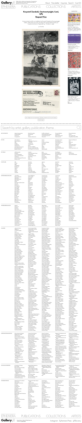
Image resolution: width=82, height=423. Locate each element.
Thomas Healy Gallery (73, 273)
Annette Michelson (18, 212)
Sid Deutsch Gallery (72, 232)
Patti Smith (57, 198)
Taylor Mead (71, 190)
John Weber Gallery (45, 271)
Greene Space (44, 380)
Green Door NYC (31, 408)
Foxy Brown (30, 191)
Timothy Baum (71, 217)
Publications (30, 6)
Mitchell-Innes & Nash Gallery (60, 239)
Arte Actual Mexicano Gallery (20, 290)
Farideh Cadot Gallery (32, 280)
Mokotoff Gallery (58, 243)
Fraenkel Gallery (31, 290)
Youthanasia (71, 171)
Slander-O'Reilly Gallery (73, 239)
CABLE (16, 325)
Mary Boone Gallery (58, 228)
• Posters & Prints (75, 30)
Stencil (56, 159)
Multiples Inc (57, 248)
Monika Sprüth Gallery (59, 245)
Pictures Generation (72, 133)
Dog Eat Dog (30, 182)
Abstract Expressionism (19, 133)
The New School (58, 372)
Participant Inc (44, 406)
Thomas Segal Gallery (73, 274)
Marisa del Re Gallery (45, 327)
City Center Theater (18, 407)
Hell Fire (29, 165)
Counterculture (30, 144)
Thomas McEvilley (72, 216)
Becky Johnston (17, 216)
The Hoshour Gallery (72, 265)
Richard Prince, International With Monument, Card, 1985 (74, 44)
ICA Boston (30, 355)
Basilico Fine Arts (17, 302)
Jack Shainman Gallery (46, 253)
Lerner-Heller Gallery (45, 305)
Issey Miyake (30, 219)
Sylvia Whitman (71, 214)
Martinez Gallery (45, 330)
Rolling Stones (71, 175)
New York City (57, 143)
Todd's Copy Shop (72, 396)
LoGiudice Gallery (45, 312)
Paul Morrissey (57, 220)
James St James (44, 175)
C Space (16, 395)
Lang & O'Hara (44, 297)
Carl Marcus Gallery (18, 329)
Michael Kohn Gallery (59, 236)
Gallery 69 (30, 312)
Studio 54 (57, 170)
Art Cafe (16, 384)
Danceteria (30, 163)
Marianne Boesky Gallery (46, 325)
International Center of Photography (32, 361)
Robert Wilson (71, 205)
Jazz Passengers (44, 176)
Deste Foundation (31, 335)
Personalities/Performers (59, 148)
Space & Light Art (58, 157)
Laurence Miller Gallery (46, 298)
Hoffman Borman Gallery (46, 240)
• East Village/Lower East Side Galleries (74, 46)
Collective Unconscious (32, 385)
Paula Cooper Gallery (59, 279)
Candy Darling (17, 202)
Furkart (29, 404)
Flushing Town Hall (31, 400)
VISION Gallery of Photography (72, 297)
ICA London (30, 356)
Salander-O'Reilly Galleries (60, 318)
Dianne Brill (30, 178)
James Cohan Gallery (45, 256)
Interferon (43, 385)
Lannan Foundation (45, 344)
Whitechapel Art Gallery (73, 310)
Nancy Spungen (58, 194)
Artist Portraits (17, 145)
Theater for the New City (73, 394)
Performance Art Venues (46, 407)
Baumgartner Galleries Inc (19, 304)
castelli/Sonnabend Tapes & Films (33, 232)
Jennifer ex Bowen (45, 206)
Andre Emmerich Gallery (19, 272)
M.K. (42, 167)
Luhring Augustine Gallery (46, 316)
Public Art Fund (71, 340)
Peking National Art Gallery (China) (74, 337)
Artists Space (17, 293)
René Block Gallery (58, 295)
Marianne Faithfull (58, 184)
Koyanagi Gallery (45, 289)
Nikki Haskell (57, 214)
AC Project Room (18, 249)
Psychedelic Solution (58, 293)
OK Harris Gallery (58, 265)
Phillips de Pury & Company (73, 339)
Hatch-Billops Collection (46, 383)
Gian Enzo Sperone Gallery (33, 322)
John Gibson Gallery (45, 266)
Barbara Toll (17, 300)
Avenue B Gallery (18, 294)
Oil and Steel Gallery (59, 264)
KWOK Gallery (44, 292)
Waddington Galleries (73, 303)
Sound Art (57, 156)
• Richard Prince (71, 48)
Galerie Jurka (30, 307)
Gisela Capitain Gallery (32, 323)
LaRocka (43, 162)
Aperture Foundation (18, 342)
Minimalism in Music (58, 139)
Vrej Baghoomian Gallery (73, 301)
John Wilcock (44, 217)
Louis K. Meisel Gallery (46, 314)
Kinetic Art (30, 159)
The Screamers (71, 197)
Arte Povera (17, 135)
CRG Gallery (30, 248)
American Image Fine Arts (19, 267)
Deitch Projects (30, 260)
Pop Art (70, 134)
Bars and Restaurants (18, 148)
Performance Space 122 (59, 380)
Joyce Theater (44, 386)
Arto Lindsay (17, 190)
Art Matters (17, 385)
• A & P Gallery (71, 98)
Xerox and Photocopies (73, 154)
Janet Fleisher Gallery (45, 258)
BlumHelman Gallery (18, 311)
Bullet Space (17, 394)
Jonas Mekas (44, 218)
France (43, 141)
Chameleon (17, 400)
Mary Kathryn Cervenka (59, 187)
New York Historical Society (60, 360)
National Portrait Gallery (59, 251)
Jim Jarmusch (44, 210)
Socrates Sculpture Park (59, 398)
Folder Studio (23, 421)
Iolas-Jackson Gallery (45, 246)
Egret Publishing (31, 390)
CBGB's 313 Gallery (31, 234)
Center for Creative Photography (18, 355)
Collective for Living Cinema (33, 383)
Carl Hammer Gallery (18, 328)
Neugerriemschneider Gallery (60, 256)
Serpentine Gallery (72, 230)
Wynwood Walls (72, 319)
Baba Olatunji (17, 191)
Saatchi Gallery (58, 316)
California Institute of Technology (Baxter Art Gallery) (19, 372)
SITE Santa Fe (71, 349)
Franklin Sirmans (31, 210)
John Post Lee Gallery (45, 270)
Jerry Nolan (44, 178)
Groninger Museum (31, 347)
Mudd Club (57, 162)
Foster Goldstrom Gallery (32, 288)
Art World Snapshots (18, 154)
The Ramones (71, 196)
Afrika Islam (17, 180)
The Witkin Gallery (72, 270)
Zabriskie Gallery (72, 328)
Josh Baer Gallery (45, 274)
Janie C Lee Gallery (45, 259)
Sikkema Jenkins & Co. (73, 235)
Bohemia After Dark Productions (20, 393)
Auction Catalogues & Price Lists (20, 157)
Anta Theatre (17, 381)
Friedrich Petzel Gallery (32, 296)
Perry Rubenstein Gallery (59, 281)
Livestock (43, 311)
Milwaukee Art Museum (46, 350)
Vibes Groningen (72, 404)
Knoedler (43, 285)
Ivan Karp (30, 220)
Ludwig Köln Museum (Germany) (45, 346)
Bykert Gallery (17, 324)
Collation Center (31, 382)
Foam (29, 287)
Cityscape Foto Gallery (32, 244)
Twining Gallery (71, 285)
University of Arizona (59, 375)
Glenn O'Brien (30, 211)
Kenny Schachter (44, 221)
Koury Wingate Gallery (46, 288)
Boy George (17, 196)
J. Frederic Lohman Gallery (46, 249)
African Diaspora (18, 141)
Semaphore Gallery (58, 329)
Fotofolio (29, 289)
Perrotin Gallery (58, 280)
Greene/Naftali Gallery (32, 327)
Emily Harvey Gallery (32, 275)
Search (71, 3)
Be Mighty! (16, 389)
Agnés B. (16, 205)
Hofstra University (31, 367)
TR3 (69, 164)
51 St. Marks (17, 232)
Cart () (78, 3)
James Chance (30, 202)
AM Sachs (16, 261)
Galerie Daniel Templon (32, 305)
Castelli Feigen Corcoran (32, 229)
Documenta (30, 388)
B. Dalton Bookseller (18, 388)
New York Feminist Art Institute (47, 400)
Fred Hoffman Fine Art (32, 294)
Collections (55, 6)
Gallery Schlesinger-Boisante (33, 315)
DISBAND (30, 179)
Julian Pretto (44, 275)
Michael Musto (57, 211)
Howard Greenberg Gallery (47, 244)
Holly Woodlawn (31, 197)
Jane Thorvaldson (31, 221)
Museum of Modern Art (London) (59, 344)
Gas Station (44, 143)
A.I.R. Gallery (17, 246)
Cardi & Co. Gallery (18, 327)
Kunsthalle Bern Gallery (46, 290)
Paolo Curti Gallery (58, 271)
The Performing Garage (73, 389)
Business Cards (17, 159)
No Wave (57, 145)
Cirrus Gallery (30, 243)
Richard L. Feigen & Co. (59, 301)
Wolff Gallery (71, 317)
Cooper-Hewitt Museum (32, 333)
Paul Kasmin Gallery (58, 277)
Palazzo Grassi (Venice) (73, 333)
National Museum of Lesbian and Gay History (60, 355)
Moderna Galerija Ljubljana (60, 242)
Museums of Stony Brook (59, 349)
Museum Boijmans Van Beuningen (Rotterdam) (46, 359)
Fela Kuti (29, 188)
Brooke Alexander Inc (18, 318)
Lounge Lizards (58, 179)
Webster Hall (71, 169)
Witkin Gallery (71, 314)
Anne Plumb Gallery (18, 277)
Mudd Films (44, 395)
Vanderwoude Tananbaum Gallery (73, 293)
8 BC (15, 162)
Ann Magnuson (17, 186)
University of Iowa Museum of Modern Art (74, 366)
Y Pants (70, 202)
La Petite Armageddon (32, 172)
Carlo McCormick (18, 219)
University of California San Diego (60, 377)
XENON (70, 170)
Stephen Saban (71, 184)
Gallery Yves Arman (31, 317)
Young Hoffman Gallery (73, 325)
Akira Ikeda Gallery (18, 252)
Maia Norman (44, 225)
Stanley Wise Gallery (72, 250)
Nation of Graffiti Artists (46, 396)
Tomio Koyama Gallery (73, 280)
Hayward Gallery (45, 235)
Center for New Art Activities (19, 399)
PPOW (56, 291)
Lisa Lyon (57, 176)
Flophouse (30, 399)
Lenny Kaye (44, 200)
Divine (29, 180)
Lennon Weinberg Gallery (46, 303)
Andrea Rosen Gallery (18, 273)
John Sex (43, 186)
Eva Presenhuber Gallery (32, 279)
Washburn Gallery (72, 306)
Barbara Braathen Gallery (19, 297)
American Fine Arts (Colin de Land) (19, 265)
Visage (70, 167)
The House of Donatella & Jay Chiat (74, 386)
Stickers (70, 152)
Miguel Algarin (57, 213)
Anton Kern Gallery (18, 281)
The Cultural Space (72, 380)
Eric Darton (30, 207)
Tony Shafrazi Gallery (72, 281)
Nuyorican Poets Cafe (45, 401)
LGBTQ (43, 146)
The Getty (70, 355)
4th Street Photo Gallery (19, 242)
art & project (17, 283)
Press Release (57, 152)
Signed (56, 155)
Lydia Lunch (57, 180)
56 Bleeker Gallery (18, 235)
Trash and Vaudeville (72, 399)
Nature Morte (57, 252)
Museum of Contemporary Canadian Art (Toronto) (60, 340)
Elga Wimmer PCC (31, 273)
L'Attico (43, 293)
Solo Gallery (71, 242)
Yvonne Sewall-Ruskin (72, 220)
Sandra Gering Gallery (59, 323)
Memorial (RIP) (44, 149)
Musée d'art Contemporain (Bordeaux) (60, 351)
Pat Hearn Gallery (58, 273)
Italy (42, 145)
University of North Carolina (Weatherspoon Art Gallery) (74, 369)
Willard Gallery (71, 312)
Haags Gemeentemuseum (32, 351)
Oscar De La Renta (58, 216)
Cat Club (16, 167)
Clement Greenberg (18, 224)
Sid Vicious (71, 182)
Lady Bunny (44, 197)
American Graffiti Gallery (19, 266)
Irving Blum (30, 218)
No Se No (57, 259)
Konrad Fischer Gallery (46, 286)
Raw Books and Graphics (59, 391)
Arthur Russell (17, 189)
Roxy (56, 167)
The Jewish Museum (72, 357)
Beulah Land (17, 166)
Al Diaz (16, 181)
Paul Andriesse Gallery (59, 275)
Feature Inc (30, 282)
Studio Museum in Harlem (73, 354)
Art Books (16, 153)
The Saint (56, 172)
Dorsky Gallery (30, 265)
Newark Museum (58, 361)
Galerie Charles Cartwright (33, 304)
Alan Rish (16, 207)
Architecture (17, 144)
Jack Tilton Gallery (45, 254)
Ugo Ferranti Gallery (72, 289)
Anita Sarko (17, 184)
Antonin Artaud (17, 214)
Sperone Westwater (72, 245)
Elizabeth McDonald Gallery (33, 274)
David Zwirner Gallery (32, 258)
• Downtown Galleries (71, 45)
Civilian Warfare (31, 245)
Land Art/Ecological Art (46, 135)
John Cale (43, 181)
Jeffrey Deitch (44, 205)
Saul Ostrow (71, 210)
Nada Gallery (57, 249)
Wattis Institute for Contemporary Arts (72, 371)
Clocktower (30, 246)
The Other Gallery (72, 267)
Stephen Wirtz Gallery (73, 257)
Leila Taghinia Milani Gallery (47, 302)
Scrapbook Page (58, 154)
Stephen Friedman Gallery (73, 256)
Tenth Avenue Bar (58, 406)
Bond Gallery (17, 312)
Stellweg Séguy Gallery (73, 254)
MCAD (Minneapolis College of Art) (33, 373)
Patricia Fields (57, 218)
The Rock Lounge (72, 392)
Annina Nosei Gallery (18, 279)
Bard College (17, 366)
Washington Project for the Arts (74, 406)
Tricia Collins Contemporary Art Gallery (74, 283)
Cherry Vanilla (30, 176)
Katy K (43, 191)
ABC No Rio (17, 248)
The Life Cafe (71, 387)
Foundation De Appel (32, 401)
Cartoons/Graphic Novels (32, 153)
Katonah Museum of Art (46, 334)
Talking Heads (71, 189)
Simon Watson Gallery (73, 237)
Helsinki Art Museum (31, 352)
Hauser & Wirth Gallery (46, 234)
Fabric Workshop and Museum (33, 339)
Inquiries (64, 3)
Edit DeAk (30, 205)
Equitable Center (31, 392)
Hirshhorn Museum (31, 354)
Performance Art (58, 136)
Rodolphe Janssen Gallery (59, 308)
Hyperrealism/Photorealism (46, 134)
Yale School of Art (72, 377)
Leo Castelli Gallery (45, 304)
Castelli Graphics (31, 230)
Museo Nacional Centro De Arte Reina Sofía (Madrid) (47, 357)
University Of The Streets (73, 402)
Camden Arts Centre (18, 349)
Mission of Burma (58, 191)
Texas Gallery (71, 260)
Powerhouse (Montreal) (59, 385)
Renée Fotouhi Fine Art (59, 296)
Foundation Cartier (31, 343)
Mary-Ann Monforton (59, 207)
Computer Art (30, 143)
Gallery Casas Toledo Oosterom (33, 314)
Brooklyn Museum (18, 348)
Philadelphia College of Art (46, 365)
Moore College (30, 375)
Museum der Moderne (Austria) (47, 361)
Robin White (71, 206)
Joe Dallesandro (44, 180)
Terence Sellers (71, 191)
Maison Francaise (31, 370)
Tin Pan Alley (71, 163)
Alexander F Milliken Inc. (19, 257)
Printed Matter (57, 387)
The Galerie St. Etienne (73, 263)
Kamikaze (30, 169)
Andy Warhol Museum (18, 341)
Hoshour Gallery (45, 243)
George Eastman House (32, 345)
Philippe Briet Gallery (59, 284)
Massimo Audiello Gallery (59, 229)
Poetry (56, 149)
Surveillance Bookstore (59, 405)
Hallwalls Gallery (45, 230)
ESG (29, 186)
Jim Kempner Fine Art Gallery (47, 265)
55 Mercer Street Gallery (19, 234)
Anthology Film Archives (19, 383)
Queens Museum (72, 341)
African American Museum (19, 333)
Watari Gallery (71, 307)
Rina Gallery (57, 302)
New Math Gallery (58, 257)
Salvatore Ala (57, 319)
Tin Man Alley (71, 279)
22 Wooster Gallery (18, 230)
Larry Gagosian (44, 222)
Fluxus (29, 135)
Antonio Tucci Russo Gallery (19, 282)
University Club (71, 401)
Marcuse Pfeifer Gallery (46, 322)
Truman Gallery (71, 284)
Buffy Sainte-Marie (18, 200)
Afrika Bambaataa (18, 179)
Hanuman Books (44, 381)
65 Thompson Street (18, 236)
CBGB (16, 169)
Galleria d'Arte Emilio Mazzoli (33, 309)
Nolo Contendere (58, 261)
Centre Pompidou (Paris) (19, 359)
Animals (16, 143)
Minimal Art (44, 136)
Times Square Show (72, 145)
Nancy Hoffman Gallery (59, 250)
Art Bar (16, 284)
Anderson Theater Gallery (19, 271)
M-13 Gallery (44, 318)
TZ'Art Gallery (71, 287)
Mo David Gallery (58, 240)
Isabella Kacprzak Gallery (46, 248)
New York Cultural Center (59, 359)
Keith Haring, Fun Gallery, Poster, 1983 (73, 69)
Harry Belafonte (31, 196)
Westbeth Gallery (72, 308)
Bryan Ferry (17, 198)
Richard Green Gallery (59, 300)
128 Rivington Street (18, 238)
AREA (16, 164)
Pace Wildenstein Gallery (59, 268)
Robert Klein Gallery (58, 304)
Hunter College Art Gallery (33, 368)
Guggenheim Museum (32, 349)
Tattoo (70, 143)
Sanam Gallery (58, 322)
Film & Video (30, 156)
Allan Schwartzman (18, 210)
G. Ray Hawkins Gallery (32, 300)
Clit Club (16, 170)
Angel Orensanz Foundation (19, 380)
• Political (78, 100)
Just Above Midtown (45, 278)
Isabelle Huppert (31, 200)
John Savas (44, 184)
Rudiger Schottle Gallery (59, 314)
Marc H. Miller (57, 205)
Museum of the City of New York (61, 348)
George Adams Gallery (32, 320)
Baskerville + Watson (18, 303)
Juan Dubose (44, 219)
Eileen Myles (30, 206)
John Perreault (44, 214)
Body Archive (17, 392)
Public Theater (57, 389)
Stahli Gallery (71, 249)
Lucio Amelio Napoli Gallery (47, 315)
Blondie (16, 195)
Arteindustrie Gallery (18, 291)
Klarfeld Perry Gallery (45, 284)
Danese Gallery (31, 252)
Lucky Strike (44, 166)
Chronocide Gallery (31, 241)
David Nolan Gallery (31, 257)
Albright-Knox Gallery (18, 334)
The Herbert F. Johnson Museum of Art (60, 371)
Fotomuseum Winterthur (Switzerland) (32, 342)
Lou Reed (57, 178)
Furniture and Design (45, 142)
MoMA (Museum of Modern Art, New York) (47, 353)
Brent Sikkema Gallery (18, 314)
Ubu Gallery (71, 288)
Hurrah (29, 166)
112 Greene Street (18, 237)
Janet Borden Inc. (45, 257)
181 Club (16, 163)
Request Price (41, 17)
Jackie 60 (30, 167)
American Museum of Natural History (20, 338)
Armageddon (17, 165)
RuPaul (70, 180)
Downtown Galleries (31, 146)
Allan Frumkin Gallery (18, 258)
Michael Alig (57, 208)
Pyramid (56, 166)
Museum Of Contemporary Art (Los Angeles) (60, 336)
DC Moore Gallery (31, 259)
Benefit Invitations (18, 149)
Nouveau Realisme (58, 133)
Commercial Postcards (32, 155)
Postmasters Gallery (58, 290)
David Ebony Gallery (31, 255)
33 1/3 (16, 231)
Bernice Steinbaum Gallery (19, 305)
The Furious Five (71, 194)
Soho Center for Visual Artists (60, 399)
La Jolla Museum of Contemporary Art (45, 343)
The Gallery (71, 264)
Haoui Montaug (31, 213)
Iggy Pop (29, 198)
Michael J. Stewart (58, 210)
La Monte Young (44, 196)
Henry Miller (30, 216)
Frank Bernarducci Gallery (32, 291)
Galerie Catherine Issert (32, 303)
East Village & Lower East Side (33, 149)
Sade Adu (70, 181)
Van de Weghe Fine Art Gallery (74, 291)
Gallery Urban (30, 316)
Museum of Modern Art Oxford (60, 346)
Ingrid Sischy (30, 217)
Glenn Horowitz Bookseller (33, 406)
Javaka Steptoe (31, 222)
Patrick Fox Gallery (58, 274)
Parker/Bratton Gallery (59, 272)
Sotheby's (70, 352)
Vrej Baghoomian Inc (72, 302)
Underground (71, 166)
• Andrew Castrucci (77, 98)
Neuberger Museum (58, 357)
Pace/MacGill (57, 270)
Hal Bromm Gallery (45, 229)
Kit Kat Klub (30, 170)
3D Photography (17, 152)
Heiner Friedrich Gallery (46, 236)
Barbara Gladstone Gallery (19, 298)
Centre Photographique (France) (19, 357)
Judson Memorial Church (46, 387)
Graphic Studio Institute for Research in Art (33, 366)
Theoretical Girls (72, 200)
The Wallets (71, 198)
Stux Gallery (71, 258)
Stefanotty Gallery (72, 251)
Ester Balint (30, 187)
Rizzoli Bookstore (58, 394)
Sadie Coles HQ (58, 317)
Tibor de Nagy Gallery (73, 276)
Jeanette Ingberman (31, 225)
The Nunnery (71, 266)
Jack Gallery (44, 252)
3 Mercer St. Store (18, 228)
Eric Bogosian (30, 184)
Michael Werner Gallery (59, 237)
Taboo (70, 188)
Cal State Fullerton (18, 370)
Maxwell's (43, 170)
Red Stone (57, 393)
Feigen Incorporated (31, 283)
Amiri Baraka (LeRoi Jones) (19, 211)
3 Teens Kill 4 (17, 175)
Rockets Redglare (58, 202)
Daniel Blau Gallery (31, 253)
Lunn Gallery (44, 317)
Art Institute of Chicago (19, 365)
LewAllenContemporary (46, 308)
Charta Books (17, 402)
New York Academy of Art (32, 376)
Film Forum (30, 395)
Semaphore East (58, 327)
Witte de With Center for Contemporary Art (73, 316)
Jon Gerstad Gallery (45, 272)
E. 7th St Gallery (31, 268)
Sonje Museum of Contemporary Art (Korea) (74, 351)
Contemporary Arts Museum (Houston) (19, 362)
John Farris (44, 212)
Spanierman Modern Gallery (74, 244)
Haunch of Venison (45, 231)
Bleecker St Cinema (18, 391)
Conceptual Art (17, 136)
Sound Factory (57, 401)
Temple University (58, 368)
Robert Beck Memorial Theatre (60, 395)
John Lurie (43, 183)
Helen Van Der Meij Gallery (46, 238)
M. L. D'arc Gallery (45, 319)
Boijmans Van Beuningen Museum (19, 345)
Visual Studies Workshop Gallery (73, 299)
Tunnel (70, 165)
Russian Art (71, 142)
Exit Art (29, 394)
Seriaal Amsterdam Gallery (73, 228)
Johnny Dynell (44, 188)
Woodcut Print (71, 153)
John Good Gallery (45, 267)
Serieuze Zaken (71, 229)
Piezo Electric (57, 289)
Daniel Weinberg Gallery (32, 254)
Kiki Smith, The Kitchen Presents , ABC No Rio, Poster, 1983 (74, 24)
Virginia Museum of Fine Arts (74, 359)
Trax (69, 400)
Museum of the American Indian (60, 347)
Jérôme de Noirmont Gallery (47, 279)
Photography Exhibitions (46, 154)
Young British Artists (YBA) (73, 136)
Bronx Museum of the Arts (19, 346)
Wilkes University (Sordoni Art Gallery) (74, 374)
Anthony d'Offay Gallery (19, 280)
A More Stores (17, 139)
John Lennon (44, 182)
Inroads (43, 384)
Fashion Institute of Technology (20, 376)
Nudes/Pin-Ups (58, 146)
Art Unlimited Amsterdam (19, 289)
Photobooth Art (44, 153)
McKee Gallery (58, 235)
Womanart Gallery (72, 318)
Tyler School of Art (58, 374)
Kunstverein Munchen (45, 341)
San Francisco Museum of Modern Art (73, 345)
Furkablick (30, 403)
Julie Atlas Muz (44, 190)
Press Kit (43, 159)
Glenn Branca (30, 193)
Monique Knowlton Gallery (60, 246)
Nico (56, 195)
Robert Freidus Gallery (59, 303)
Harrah (29, 164)
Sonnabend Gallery (72, 243)
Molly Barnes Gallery (59, 244)
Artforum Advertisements (19, 155)
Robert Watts (57, 225)
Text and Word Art (72, 135)
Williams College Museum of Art (74, 376)
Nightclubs (57, 144)
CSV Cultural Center (31, 334)
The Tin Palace (71, 393)
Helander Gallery (45, 237)
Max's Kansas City (45, 169)
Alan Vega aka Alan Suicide (19, 182)
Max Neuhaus (57, 189)
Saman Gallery (58, 320)
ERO (29, 393)
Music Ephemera (58, 141)
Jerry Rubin (44, 207)
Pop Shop (57, 384)
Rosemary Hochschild (72, 176)
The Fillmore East (72, 381)
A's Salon (16, 245)
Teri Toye (70, 193)
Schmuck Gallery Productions (60, 324)
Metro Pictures (44, 392)
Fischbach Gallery (31, 286)
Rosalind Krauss (71, 208)
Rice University (44, 369)
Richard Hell (57, 201)
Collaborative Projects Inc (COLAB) (32, 141)
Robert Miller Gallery (59, 305)
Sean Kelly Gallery (58, 325)
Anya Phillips (17, 188)
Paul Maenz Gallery (58, 278)
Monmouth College (31, 374)
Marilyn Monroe (58, 186)
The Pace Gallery (72, 268)
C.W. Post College (18, 368)
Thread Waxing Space (73, 395)
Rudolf (70, 178)
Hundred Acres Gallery (46, 245)
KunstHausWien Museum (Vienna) (46, 337)
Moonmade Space (45, 394)
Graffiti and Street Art (45, 133)
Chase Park (17, 403)
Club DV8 (16, 172)
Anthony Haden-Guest (18, 213)
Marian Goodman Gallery (46, 324)
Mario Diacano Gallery (46, 326)
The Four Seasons (72, 383)
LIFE (42, 163)
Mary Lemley (57, 206)
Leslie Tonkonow (44, 307)
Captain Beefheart (31, 175)
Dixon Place (30, 387)
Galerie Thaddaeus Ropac (32, 308)
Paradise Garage (58, 165)
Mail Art (43, 148)
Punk (70, 141)
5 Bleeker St (17, 229)
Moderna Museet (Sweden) (46, 351)
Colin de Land (17, 225)
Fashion (43, 139)
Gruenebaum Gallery (45, 228)
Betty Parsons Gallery (18, 308)
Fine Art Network (31, 396)
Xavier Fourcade (72, 321)
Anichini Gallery (17, 276)
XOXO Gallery (71, 322)
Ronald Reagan (71, 207)
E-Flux (29, 267)
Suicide (70, 187)
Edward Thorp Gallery (32, 271)
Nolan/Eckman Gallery (59, 260)
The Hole (70, 384)
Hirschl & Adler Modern (46, 239)
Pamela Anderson (58, 197)
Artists (76, 6)
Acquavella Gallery (18, 250)
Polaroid (43, 155)
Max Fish (56, 232)
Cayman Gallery (31, 233)
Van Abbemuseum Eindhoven (74, 358)
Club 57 (16, 171)
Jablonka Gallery (45, 251)
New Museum (57, 358)
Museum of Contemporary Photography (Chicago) (60, 342)
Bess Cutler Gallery (18, 307)
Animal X (16, 183)
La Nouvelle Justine (31, 171)
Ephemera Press (65, 420)
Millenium (43, 393)
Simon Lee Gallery (72, 236)
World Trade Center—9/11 (73, 148)
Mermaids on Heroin (58, 190)
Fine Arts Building (31, 284)
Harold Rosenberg (31, 214)
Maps (43, 152)
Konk (43, 195)
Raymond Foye (58, 224)
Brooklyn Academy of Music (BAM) (19, 320)
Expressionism (30, 134)
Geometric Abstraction (32, 136)
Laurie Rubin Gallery (45, 300)
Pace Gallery (57, 267)
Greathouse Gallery (31, 326)
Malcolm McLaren (58, 182)
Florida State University (19, 377)
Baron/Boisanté (17, 301)
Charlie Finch (17, 222)
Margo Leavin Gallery (46, 323)
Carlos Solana (17, 220)
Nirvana (56, 163)
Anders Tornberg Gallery (19, 269)
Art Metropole (17, 386)
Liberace (43, 201)
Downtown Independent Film (33, 147)
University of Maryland (73, 367)
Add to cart (70, 102)
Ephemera (8, 6)
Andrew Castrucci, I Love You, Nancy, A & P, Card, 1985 (73, 97)
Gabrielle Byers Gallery (32, 301)
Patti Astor (57, 219)
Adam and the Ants (18, 176)
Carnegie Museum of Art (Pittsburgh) (19, 352)
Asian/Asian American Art (19, 146)
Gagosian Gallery (31, 302)
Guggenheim (30, 348)
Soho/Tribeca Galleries (73, 240)
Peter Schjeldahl (58, 221)
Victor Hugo (71, 219)
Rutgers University (45, 372)
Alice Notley (17, 208)
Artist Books (17, 156)
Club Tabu (30, 162)
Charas (29, 238)
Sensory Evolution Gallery (59, 330)
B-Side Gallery (17, 295)
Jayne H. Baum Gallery (46, 263)
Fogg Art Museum (31, 340)
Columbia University (18, 374)
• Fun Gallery (70, 72)
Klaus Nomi (44, 194)
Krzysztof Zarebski (53, 117)
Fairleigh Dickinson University (20, 375)
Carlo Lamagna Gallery (32, 228)
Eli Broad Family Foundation (33, 338)
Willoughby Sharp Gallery (73, 313)
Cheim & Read (30, 239)
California (30, 139)
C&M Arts (16, 396)
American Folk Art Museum (19, 336)
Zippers (70, 172)
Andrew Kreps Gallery (18, 274)
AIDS (15, 142)
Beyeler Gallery (17, 309)
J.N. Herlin (43, 250)
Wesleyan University (72, 372)
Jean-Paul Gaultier (31, 224)
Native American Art (58, 142)
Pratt (42, 368)
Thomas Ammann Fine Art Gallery (73, 272)
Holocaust (43, 144)
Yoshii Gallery (71, 324)
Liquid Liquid (57, 175)
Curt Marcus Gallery (31, 250)
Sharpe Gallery (71, 231)
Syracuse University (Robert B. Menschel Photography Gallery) (60, 366)
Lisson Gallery (44, 310)
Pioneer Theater (58, 383)
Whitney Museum (72, 361)
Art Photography (17, 134)
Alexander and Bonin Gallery (20, 256)
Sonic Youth (71, 183)
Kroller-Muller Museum (46, 335)
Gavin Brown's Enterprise (32, 319)
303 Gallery (17, 239)
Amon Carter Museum (18, 340)
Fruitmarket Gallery (31, 297)
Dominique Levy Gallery (32, 262)
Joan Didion (44, 211)
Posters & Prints (44, 157)
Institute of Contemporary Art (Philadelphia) (33, 359)
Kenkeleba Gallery (45, 281)
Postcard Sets (44, 156)
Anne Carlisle (17, 187)
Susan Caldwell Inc (72, 259)
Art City (16, 286)
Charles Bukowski (18, 221)
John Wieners (44, 216)
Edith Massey (30, 183)
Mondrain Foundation (45, 354)
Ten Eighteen (57, 171)
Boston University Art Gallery (20, 367)
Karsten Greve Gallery (46, 280)
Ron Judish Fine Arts (58, 309)
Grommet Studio (31, 329)
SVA (42, 375)
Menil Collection (44, 347)
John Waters (44, 187)
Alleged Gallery (17, 260)
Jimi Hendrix (44, 179)
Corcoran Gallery (31, 247)
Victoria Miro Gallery (72, 295)
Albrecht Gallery (17, 254)
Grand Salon (30, 325)
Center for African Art (18, 353)
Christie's (16, 360)
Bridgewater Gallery (18, 315)
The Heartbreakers (72, 195)
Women (70, 146)
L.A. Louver (44, 294)
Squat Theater (57, 169)
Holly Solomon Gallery (46, 242)
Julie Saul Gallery (45, 277)
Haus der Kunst (44, 232)
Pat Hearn (57, 217)
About (47, 3)
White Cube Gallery (72, 309)
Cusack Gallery (30, 251)
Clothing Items (30, 154)
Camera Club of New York (19, 350)
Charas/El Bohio (17, 401)
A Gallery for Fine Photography (20, 244)
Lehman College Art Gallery (33, 369)
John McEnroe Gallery (46, 268)
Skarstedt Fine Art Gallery (73, 238)
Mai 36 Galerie (44, 320)
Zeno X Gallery (71, 329)
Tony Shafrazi (71, 218)
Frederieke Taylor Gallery (32, 295)
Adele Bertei (17, 178)
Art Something (17, 288)
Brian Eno (16, 197)
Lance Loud (44, 198)
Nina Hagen (57, 196)
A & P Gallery (17, 243)
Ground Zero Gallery (32, 330)
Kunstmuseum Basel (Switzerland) (45, 339)
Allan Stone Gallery (18, 259)
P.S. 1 (56, 266)
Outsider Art (57, 134)
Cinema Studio (17, 406)
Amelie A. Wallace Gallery (19, 263)
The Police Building (72, 390)
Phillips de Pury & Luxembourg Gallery (60, 286)
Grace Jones (30, 194)
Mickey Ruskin (57, 212)
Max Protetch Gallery (59, 234)
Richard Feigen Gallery (59, 298)
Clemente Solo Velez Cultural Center (33, 381)
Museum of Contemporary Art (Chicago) (60, 334)
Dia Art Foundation (31, 336)
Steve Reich (71, 186)
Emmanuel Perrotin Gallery (33, 276)
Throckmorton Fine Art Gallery (74, 275)
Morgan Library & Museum (46, 355)
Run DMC (70, 179)
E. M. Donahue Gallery (32, 269)
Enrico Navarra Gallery (32, 277)
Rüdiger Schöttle (58, 315)
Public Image (57, 388)
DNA (29, 181)
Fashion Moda (30, 281)
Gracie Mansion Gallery (32, 324)
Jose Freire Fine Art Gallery (46, 273)
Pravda (56, 386)
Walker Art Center (72, 360)
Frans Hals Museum (31, 344)
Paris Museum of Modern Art (74, 334)
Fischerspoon (30, 189)
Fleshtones (30, 190)
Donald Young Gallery (32, 264)
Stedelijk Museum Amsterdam (74, 353)
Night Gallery (57, 258)
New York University (31, 377)
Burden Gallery (17, 322)
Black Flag (16, 194)
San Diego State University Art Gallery (47, 374)
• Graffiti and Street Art (72, 73)
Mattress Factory (58, 231)
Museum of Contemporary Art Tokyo (60, 338)
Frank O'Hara (30, 208)
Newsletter (55, 3)
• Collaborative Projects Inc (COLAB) (73, 27)
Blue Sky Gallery (17, 310)
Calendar (29, 152)
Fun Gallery (30, 298)
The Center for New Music (59, 407)
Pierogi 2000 (57, 288)
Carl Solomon (17, 218)
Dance (29, 145)
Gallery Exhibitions (44, 117)
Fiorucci (29, 397)
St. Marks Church (58, 402)
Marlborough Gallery (45, 329)
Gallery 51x (30, 311)
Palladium (57, 164)
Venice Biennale (71, 403)
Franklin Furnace (31, 402)
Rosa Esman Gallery (58, 311)
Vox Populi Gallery (72, 300)
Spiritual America (72, 248)
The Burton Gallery (72, 261)
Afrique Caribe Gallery (19, 251)
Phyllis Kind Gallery (58, 287)
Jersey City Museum (45, 333)
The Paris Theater (72, 388)
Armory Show (17, 343)
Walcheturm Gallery (72, 305)
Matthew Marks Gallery (59, 230)
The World (71, 162)
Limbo (43, 164)
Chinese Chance (17, 405)
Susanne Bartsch (71, 213)
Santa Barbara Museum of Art (74, 346)
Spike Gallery (71, 246)
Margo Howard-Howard (59, 183)
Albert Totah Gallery (18, 253)
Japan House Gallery (45, 260)
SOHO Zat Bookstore (59, 400)
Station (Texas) (58, 403)
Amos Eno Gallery (18, 268)
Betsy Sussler (17, 193)
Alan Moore (17, 206)
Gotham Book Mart (31, 407)
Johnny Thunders (45, 189)
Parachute (43, 405)
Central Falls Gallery (31, 236)
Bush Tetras (16, 201)
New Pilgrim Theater (45, 399)
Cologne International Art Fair (33, 386)
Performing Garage (58, 381)
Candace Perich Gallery (19, 326)
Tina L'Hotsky (71, 201)
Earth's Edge (30, 389)
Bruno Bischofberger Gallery (19, 321)
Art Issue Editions (17, 287)
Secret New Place (58, 396)
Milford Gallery (58, 238)
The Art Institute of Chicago (60, 369)
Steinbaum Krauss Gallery (73, 253)
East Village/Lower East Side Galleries (32, 117)
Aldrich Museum (17, 335)
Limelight (43, 165)
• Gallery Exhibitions (77, 29)
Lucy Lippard (44, 224)
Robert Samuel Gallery (59, 307)
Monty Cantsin (57, 193)
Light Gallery (44, 309)
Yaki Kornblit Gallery (72, 323)
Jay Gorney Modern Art (46, 261)
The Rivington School (72, 144)
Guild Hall (30, 350)
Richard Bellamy (58, 297)
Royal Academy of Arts (46, 370)
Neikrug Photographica (59, 253)
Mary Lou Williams (58, 188)
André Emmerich (17, 275)
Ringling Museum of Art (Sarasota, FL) (73, 343)
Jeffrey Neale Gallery (45, 264)
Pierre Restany (57, 222)
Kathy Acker (44, 220)
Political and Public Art (73, 139)
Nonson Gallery (58, 263)
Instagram (54, 420)
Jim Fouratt (44, 208)
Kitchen (43, 388)
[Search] (41, 128)
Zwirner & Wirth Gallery (73, 330)
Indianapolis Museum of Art (33, 357)
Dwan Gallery (30, 266)
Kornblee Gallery (45, 287)
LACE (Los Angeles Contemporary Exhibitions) (47, 296)
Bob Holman (17, 217)
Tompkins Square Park (73, 397)
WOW (70, 407)
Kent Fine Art (44, 282)
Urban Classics (71, 290)
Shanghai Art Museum (73, 347)
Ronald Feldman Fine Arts (59, 310)
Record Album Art (58, 153)
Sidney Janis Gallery (72, 234)
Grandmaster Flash (31, 195)
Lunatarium (44, 391)
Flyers (29, 157)
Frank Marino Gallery (32, 293)
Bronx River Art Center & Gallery (19, 317)
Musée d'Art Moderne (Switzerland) (59, 353)
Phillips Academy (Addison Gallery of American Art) (46, 367)
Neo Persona (57, 254)
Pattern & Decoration (59, 135)
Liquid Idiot (44, 202)
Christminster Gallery (31, 240)
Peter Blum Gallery (58, 282)
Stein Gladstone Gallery (73, 252)
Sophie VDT (71, 211)
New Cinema (44, 398)
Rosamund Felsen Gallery (59, 312)
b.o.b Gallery (17, 296)
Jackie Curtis (30, 201)
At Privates (16, 387)
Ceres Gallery (30, 237)
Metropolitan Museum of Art (47, 348)
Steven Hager (71, 212)
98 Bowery (77, 420)
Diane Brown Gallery (31, 261)
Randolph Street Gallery (59, 294)
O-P (42, 402)
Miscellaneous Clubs (45, 172)
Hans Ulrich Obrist (31, 212)
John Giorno (44, 213)
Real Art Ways (57, 392)
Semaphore (57, 326)
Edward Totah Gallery (32, 272)
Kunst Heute (44, 389)
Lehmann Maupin (45, 301)
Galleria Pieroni (31, 310)
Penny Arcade (57, 200)
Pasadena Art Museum (73, 335)
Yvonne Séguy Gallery (73, 326)
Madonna (57, 181)
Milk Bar (43, 171)
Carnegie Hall (17, 398)
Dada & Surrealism (31, 133)
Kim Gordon (44, 193)
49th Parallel (17, 240)
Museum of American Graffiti (47, 362)
